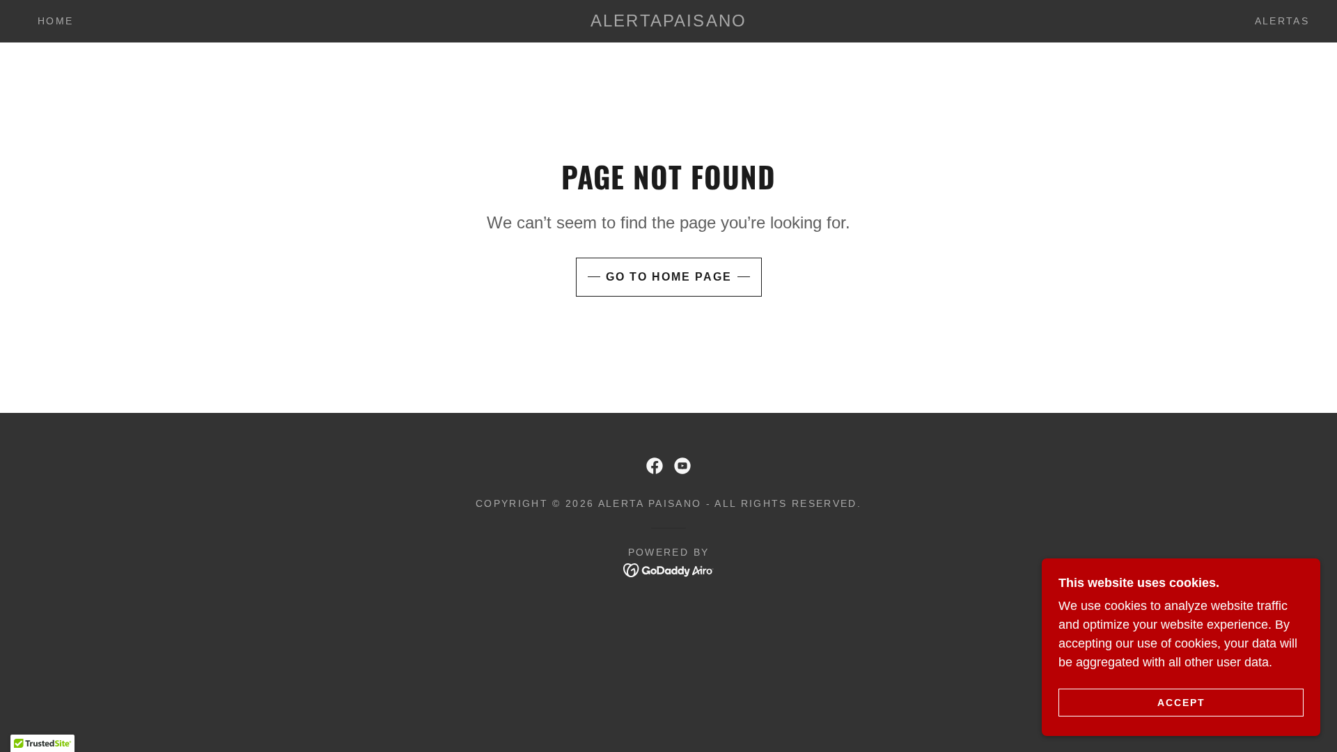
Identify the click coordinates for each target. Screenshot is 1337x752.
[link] (668, 22)
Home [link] (55, 20)
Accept (1181, 701)
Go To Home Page (669, 277)
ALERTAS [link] (1282, 20)
